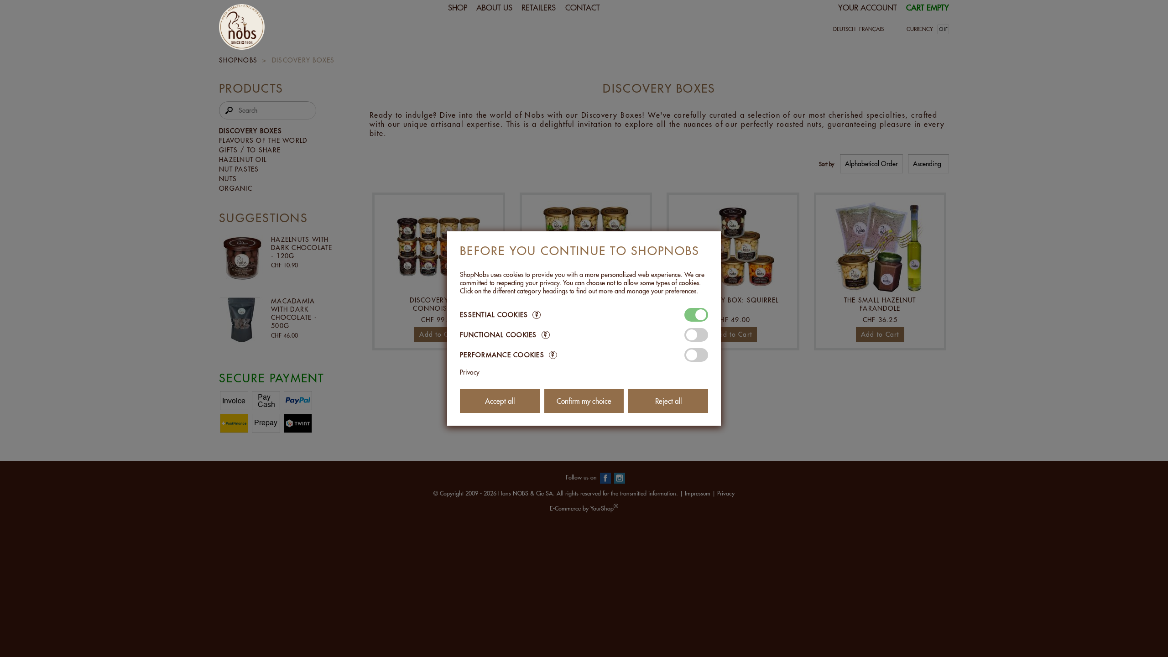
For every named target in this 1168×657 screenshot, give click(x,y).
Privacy (470, 372)
